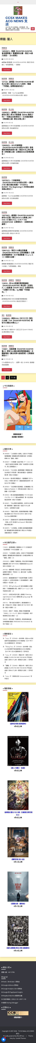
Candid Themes (21, 1038)
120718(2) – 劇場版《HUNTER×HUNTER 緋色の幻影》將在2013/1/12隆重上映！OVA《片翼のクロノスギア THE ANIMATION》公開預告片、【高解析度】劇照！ (18, 219)
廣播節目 (11, 280)
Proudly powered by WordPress (14, 1036)
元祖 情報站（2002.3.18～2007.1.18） (15, 999)
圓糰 (7, 665)
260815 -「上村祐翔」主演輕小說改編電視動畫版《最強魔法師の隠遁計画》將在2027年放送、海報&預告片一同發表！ (19, 530)
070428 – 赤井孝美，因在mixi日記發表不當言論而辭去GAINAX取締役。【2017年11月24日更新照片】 (19, 640)
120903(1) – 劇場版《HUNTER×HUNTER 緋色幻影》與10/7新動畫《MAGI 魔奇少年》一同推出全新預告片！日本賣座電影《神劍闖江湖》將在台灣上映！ (18, 115)
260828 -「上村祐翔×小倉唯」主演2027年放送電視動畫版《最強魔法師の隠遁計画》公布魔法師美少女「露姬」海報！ (18, 456)
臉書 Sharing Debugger (10, 1003)
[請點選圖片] (18, 1015)
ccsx (7, 638)
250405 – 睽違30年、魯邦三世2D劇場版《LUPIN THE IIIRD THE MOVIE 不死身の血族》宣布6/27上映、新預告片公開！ (19, 657)
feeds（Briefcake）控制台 (11, 982)
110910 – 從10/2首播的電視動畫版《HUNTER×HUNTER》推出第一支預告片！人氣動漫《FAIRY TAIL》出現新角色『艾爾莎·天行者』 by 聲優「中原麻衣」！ (18, 287)
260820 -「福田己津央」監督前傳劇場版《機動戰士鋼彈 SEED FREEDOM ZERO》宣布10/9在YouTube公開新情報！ (18, 514)
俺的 (3, 315)
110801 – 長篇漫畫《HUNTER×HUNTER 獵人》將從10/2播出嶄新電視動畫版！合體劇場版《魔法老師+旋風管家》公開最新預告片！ (18, 352)
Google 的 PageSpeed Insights (13, 992)
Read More (7, 69)
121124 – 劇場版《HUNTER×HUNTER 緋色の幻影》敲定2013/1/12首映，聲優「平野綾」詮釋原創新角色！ (18, 84)
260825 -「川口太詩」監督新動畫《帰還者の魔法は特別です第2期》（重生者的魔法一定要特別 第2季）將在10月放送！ (18, 472)
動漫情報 (4, 78)
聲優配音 (4, 48)
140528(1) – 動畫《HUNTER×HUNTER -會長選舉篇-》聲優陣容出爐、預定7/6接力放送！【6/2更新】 (17, 53)
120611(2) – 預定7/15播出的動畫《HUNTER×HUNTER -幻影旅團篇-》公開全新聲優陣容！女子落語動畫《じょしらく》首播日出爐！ (18, 253)
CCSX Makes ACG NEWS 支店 (17, 21)
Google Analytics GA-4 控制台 (12, 989)
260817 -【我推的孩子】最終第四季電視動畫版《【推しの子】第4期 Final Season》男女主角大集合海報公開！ (18, 522)
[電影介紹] (18, 721)
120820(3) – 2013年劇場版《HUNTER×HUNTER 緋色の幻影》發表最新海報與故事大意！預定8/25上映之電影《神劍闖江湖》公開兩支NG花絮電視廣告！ (18, 149)
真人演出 (11, 109)
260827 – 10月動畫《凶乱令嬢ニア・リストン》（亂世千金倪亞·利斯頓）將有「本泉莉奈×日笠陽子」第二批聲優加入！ (19, 464)
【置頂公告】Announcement (21, 676)
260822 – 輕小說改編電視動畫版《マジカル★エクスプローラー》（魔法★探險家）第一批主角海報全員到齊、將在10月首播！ (19, 497)
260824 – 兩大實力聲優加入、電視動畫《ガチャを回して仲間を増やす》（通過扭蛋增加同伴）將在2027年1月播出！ (19, 481)
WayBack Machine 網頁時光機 (12, 996)
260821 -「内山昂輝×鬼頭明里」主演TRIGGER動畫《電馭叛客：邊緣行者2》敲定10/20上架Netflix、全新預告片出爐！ (19, 505)
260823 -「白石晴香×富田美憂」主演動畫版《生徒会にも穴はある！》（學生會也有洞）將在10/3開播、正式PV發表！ (19, 489)
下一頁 (13, 378)
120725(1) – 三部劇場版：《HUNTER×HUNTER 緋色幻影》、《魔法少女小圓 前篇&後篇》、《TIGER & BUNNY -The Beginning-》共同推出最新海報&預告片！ (18, 184)
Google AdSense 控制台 (10, 985)
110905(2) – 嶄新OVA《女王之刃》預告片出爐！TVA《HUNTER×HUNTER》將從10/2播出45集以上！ (17, 320)
